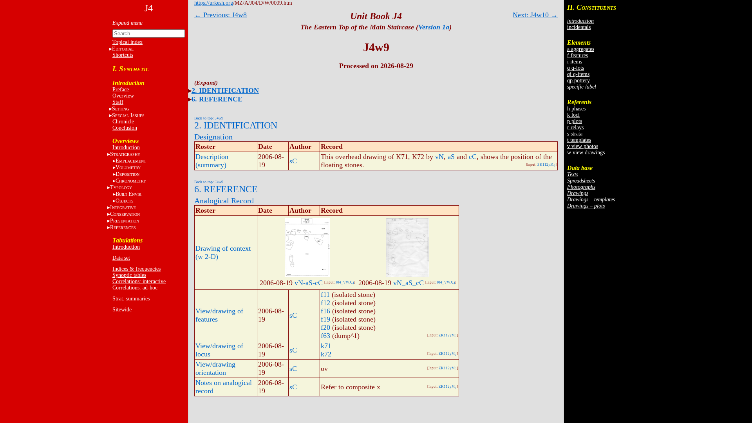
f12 (325, 303)
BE (129, 194)
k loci (573, 115)
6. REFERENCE (217, 99)
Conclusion (124, 128)
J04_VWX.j (345, 282)
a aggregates (580, 49)
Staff (117, 102)
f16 (325, 311)
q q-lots (575, 68)
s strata (574, 134)
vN (439, 157)
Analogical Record (224, 200)
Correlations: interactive (139, 281)
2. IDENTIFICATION (225, 90)
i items (574, 62)
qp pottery (578, 80)
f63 (325, 336)
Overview (123, 96)
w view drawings (586, 152)
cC (473, 157)
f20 (325, 327)
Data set (121, 258)
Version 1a (433, 27)
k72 (326, 354)
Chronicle (123, 122)
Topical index (127, 42)
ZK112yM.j (546, 164)
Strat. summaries (131, 299)
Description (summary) (211, 161)
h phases (576, 109)
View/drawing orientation (215, 368)
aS (451, 157)
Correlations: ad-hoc (134, 288)
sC (293, 161)
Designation (213, 136)
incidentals (579, 27)
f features (577, 55)
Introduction (126, 147)
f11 (325, 294)
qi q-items (578, 74)
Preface (120, 89)
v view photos (582, 146)
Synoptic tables (129, 275)
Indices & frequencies (136, 269)
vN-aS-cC (309, 283)
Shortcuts (122, 55)
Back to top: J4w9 (208, 118)
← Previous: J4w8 (220, 15)
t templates (579, 140)
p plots (574, 121)
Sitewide (122, 310)
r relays (575, 127)
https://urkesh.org (213, 3)
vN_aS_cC (408, 283)
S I (128, 115)
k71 (326, 346)
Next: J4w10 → (535, 15)
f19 (325, 319)
